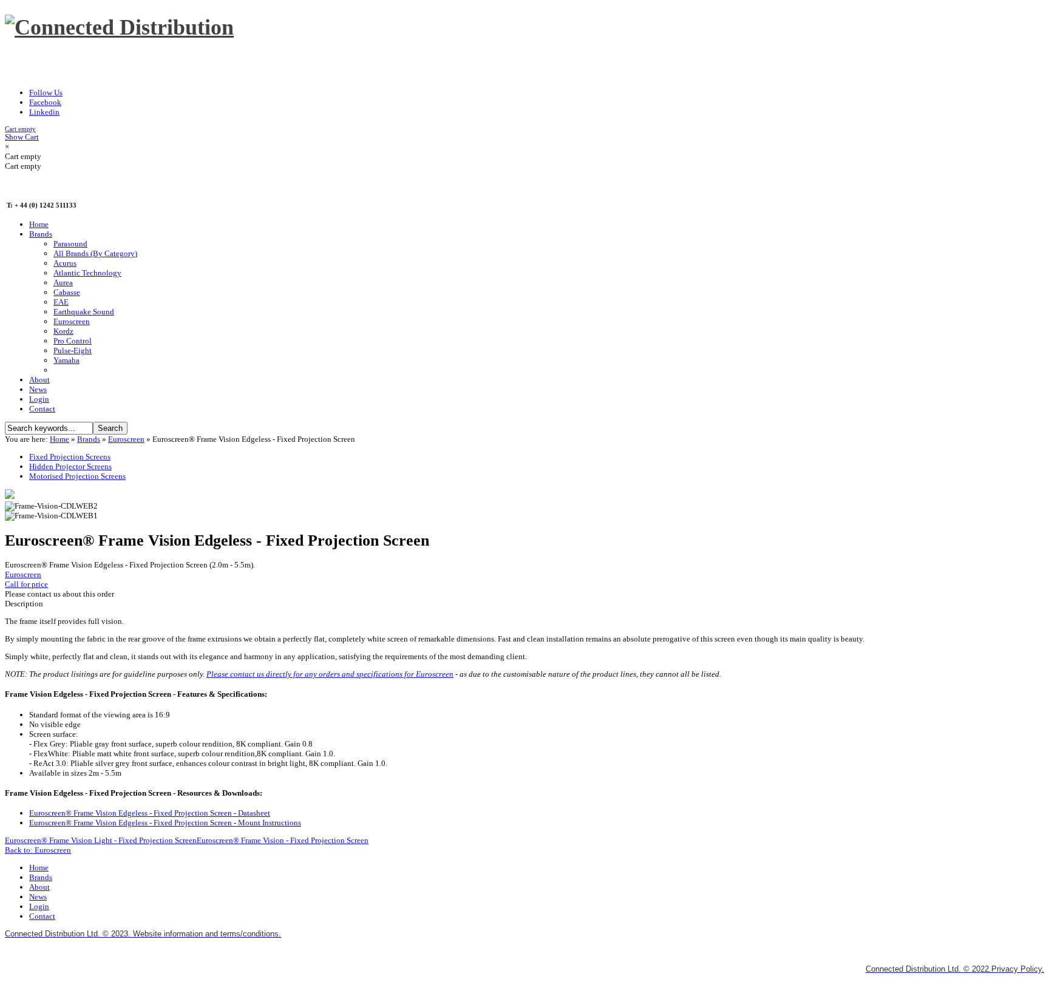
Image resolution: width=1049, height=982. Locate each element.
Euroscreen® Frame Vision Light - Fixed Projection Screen (101, 840)
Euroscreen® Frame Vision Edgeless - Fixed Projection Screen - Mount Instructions (165, 822)
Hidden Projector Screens (70, 466)
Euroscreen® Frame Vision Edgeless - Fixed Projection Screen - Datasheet (149, 813)
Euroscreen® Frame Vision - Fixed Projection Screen (282, 840)
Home (59, 439)
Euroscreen (126, 439)
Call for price (26, 584)
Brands (88, 439)
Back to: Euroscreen (38, 850)
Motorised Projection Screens (77, 476)
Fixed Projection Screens (69, 456)
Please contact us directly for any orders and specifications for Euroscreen (329, 674)
